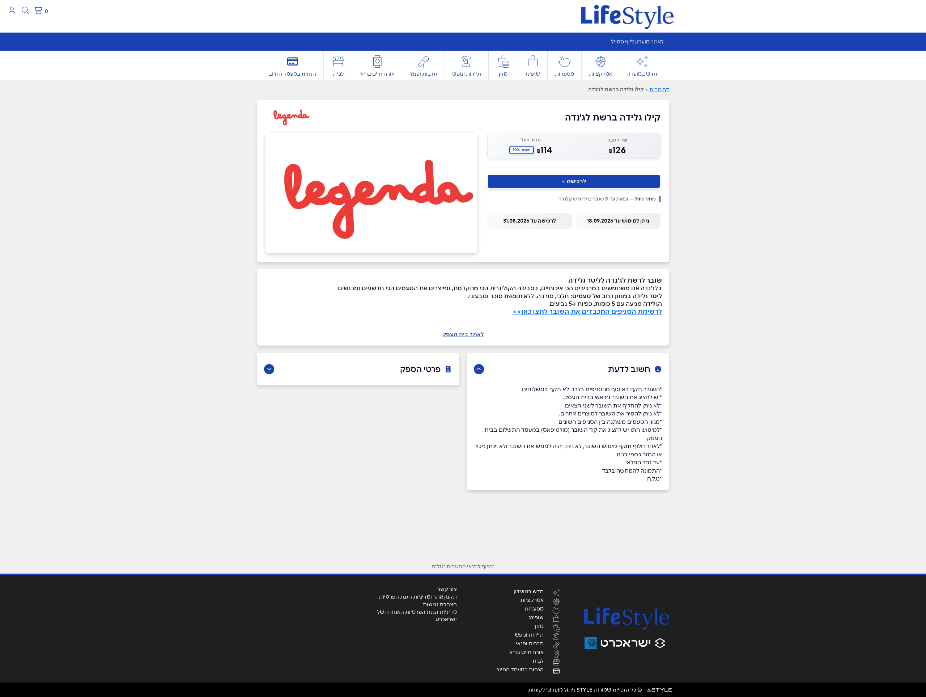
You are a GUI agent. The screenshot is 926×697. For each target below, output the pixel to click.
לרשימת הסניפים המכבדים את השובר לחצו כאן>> (587, 311)
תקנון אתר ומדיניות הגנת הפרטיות (418, 596)
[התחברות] (11, 10)
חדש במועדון (642, 74)
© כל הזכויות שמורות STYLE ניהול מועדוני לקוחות (585, 690)
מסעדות (564, 74)
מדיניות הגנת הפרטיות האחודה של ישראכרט (417, 615)
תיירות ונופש (466, 74)
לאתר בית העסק (463, 334)
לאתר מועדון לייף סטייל (637, 41)
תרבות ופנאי (423, 74)
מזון (503, 74)
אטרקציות (600, 74)
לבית (338, 74)
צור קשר (447, 589)
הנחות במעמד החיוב (292, 74)
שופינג (532, 74)
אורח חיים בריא (377, 74)
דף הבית (659, 89)
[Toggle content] (479, 369)
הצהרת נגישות (440, 604)
